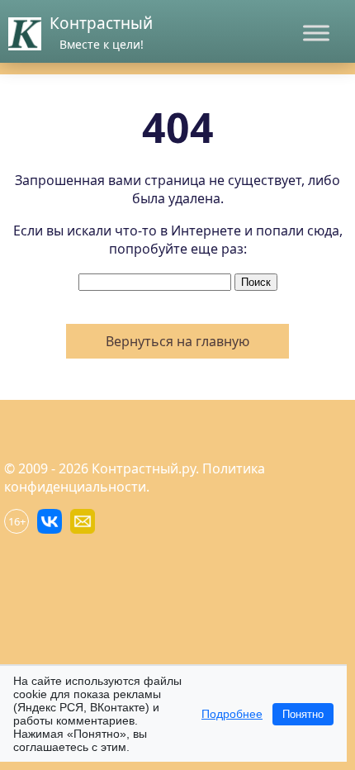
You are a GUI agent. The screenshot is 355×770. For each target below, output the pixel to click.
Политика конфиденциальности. (134, 477)
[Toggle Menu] (316, 32)
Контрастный (101, 23)
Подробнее (232, 713)
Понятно (303, 714)
